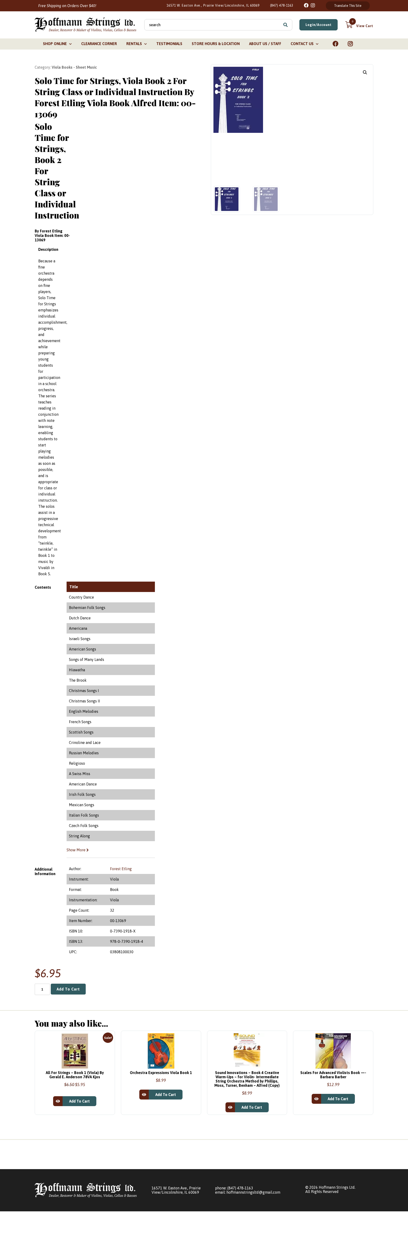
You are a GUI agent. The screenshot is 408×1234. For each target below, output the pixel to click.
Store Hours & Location (216, 44)
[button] (365, 72)
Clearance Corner (99, 44)
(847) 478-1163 (281, 5)
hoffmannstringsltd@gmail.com (253, 1192)
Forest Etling (121, 869)
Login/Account (319, 25)
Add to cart (68, 989)
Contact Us (302, 44)
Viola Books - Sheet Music (74, 67)
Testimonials (169, 44)
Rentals (134, 44)
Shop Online (55, 44)
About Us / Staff (265, 44)
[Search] (285, 24)
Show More (76, 850)
